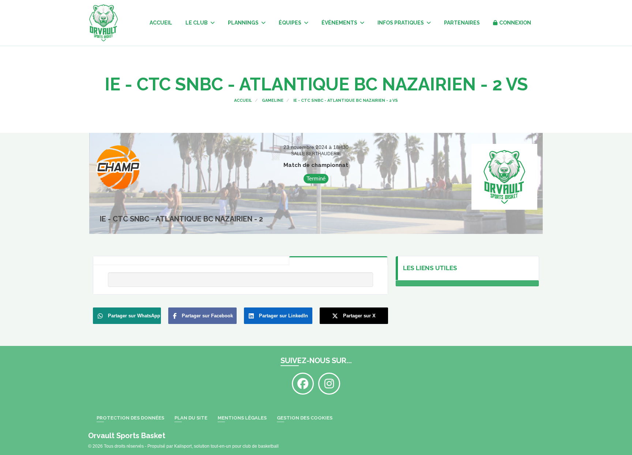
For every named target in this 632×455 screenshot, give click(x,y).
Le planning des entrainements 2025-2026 (467, 283)
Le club (197, 23)
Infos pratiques (401, 23)
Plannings (244, 23)
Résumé (338, 260)
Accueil (161, 23)
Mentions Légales (242, 418)
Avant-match (240, 261)
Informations (142, 261)
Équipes (290, 23)
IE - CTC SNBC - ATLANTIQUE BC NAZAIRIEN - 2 (181, 219)
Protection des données (130, 418)
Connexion (515, 23)
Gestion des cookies (304, 418)
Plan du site (190, 418)
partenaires (462, 23)
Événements (339, 23)
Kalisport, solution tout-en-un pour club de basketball (226, 446)
